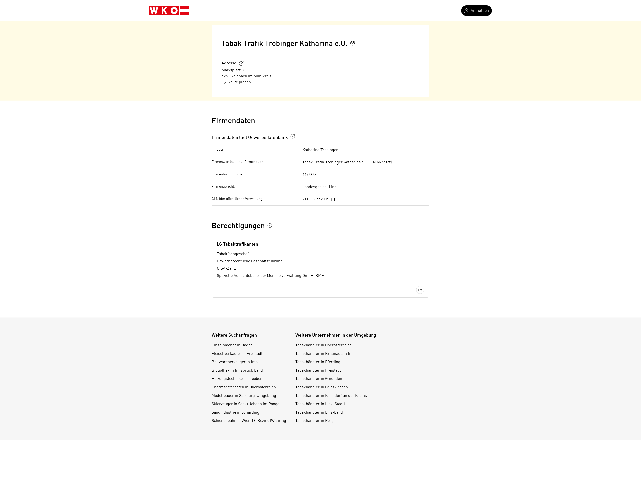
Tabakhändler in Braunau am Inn (324, 354)
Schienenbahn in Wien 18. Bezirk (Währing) (249, 421)
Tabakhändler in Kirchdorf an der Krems (331, 396)
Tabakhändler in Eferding (317, 362)
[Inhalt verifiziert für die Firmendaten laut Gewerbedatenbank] (292, 136)
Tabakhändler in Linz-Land (319, 413)
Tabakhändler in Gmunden (318, 379)
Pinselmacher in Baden (232, 345)
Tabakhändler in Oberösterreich (323, 345)
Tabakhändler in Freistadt (318, 371)
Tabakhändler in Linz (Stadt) (320, 404)
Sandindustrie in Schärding (235, 413)
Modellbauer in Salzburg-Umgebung (244, 396)
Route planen (239, 82)
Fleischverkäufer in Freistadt (237, 354)
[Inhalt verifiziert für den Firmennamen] (352, 43)
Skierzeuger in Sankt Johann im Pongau (247, 404)
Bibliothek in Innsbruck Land (237, 371)
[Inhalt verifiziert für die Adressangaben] (241, 63)
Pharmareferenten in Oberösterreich (244, 387)
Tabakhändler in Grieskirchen (321, 387)
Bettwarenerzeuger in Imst (235, 362)
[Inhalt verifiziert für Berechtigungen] (269, 225)
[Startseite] (169, 10)
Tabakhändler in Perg (314, 421)
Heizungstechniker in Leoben (237, 379)
